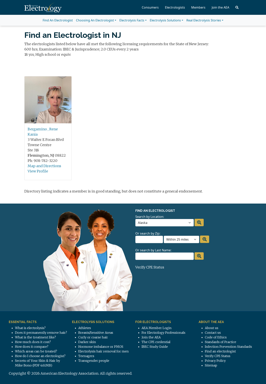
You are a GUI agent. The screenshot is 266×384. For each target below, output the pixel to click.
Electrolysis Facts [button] (131, 20)
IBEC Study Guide (155, 347)
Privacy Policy (215, 361)
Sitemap (211, 365)
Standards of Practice (220, 342)
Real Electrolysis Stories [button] (203, 20)
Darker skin (87, 342)
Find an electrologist (220, 351)
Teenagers (86, 356)
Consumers (150, 7)
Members (198, 7)
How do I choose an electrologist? (40, 356)
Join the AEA (220, 7)
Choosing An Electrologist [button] (95, 20)
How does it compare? (31, 347)
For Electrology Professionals (163, 333)
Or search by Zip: (147, 233)
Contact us (213, 333)
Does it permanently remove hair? (41, 333)
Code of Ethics (216, 337)
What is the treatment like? (35, 337)
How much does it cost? (33, 342)
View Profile (38, 171)
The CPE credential (156, 342)
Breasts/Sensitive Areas (95, 333)
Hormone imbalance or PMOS (100, 347)
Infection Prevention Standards (228, 347)
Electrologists (175, 7)
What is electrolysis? (30, 328)
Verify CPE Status (149, 267)
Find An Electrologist (58, 20)
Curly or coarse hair (93, 337)
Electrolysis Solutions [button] (165, 20)
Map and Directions (44, 166)
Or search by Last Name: (153, 250)
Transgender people (93, 361)
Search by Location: (149, 217)
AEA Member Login (157, 328)
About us (211, 328)
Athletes (84, 328)
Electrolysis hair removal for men (103, 351)
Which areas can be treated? (36, 351)
